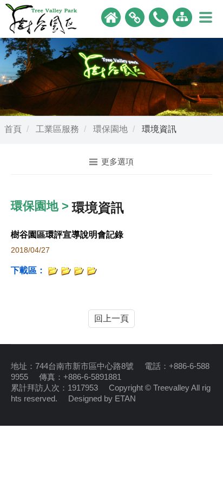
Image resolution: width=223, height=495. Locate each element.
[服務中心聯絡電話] (158, 16)
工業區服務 (57, 129)
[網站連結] (135, 16)
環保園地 (110, 129)
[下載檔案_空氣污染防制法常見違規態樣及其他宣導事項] (53, 270)
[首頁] (111, 16)
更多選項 (117, 161)
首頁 (13, 129)
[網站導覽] (182, 16)
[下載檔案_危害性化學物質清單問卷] (92, 270)
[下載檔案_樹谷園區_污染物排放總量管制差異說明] (66, 270)
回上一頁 (111, 318)
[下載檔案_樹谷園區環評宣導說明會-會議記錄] (79, 270)
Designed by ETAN (102, 398)
